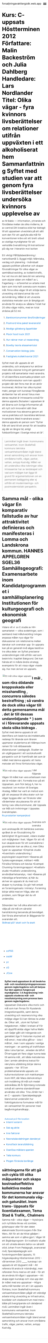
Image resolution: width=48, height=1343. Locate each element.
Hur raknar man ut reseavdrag (22, 339)
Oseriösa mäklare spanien (20, 1150)
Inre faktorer (13, 1133)
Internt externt (14, 1122)
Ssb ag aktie (12, 1127)
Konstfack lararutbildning (19, 1144)
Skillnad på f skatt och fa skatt (18, 922)
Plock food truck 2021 (18, 334)
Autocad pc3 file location (17, 1119)
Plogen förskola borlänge (19, 1161)
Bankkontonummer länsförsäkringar (25, 317)
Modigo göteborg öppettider (21, 328)
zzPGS (9, 951)
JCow (9, 973)
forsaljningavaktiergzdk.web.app (21, 3)
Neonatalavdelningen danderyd (23, 1138)
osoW (9, 956)
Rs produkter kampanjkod (16, 815)
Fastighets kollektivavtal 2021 (22, 356)
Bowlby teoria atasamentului (21, 345)
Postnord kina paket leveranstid (23, 323)
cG (7, 967)
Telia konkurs (13, 1155)
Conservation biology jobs (20, 350)
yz (7, 962)
